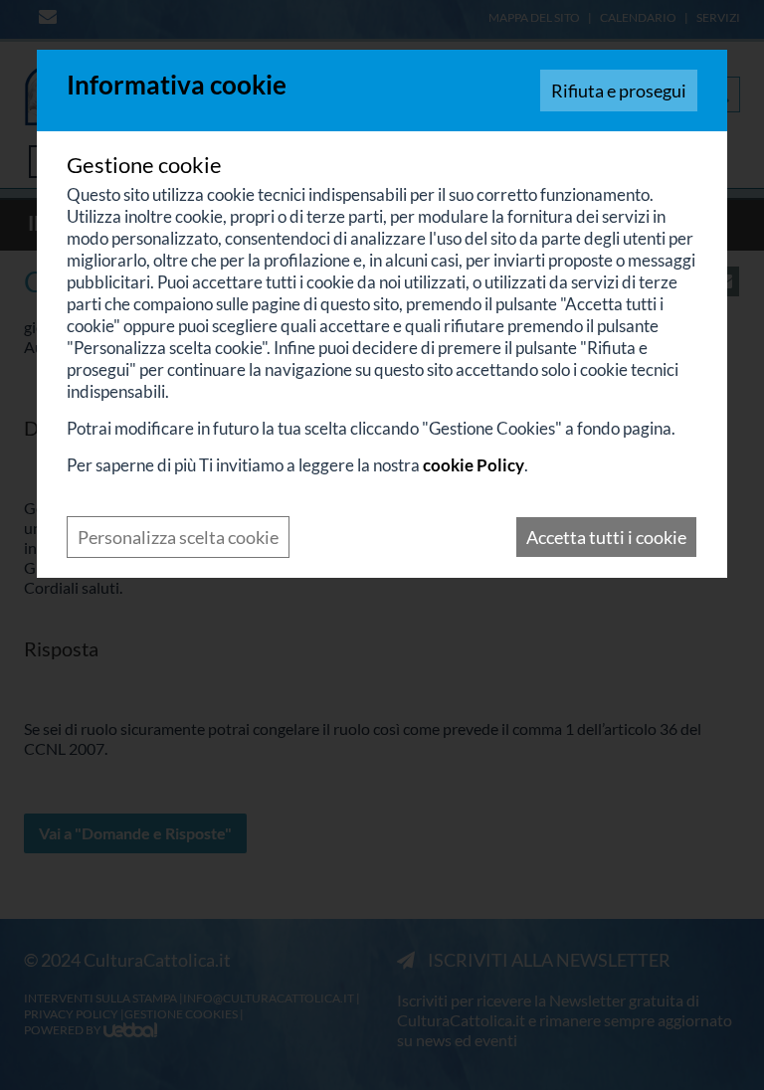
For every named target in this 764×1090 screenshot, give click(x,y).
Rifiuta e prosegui (618, 90)
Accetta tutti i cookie (606, 537)
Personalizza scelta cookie (178, 537)
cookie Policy (473, 464)
